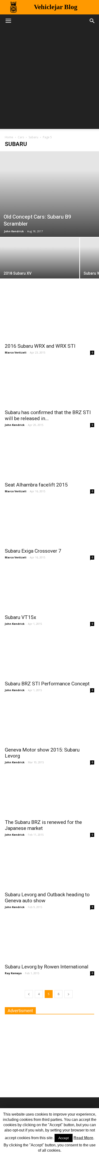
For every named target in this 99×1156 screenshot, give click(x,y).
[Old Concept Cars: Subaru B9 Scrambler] (49, 194)
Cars (21, 137)
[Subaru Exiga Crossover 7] (49, 523)
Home (9, 137)
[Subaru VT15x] (49, 589)
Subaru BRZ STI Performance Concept (47, 684)
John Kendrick (14, 231)
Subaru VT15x (20, 617)
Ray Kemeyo (13, 973)
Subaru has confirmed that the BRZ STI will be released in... (48, 415)
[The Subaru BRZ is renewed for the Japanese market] (49, 794)
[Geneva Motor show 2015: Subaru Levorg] (49, 722)
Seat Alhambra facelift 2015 (36, 485)
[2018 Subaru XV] (39, 267)
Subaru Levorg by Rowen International (46, 967)
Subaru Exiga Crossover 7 (33, 551)
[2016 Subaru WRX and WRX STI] (49, 318)
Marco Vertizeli (15, 352)
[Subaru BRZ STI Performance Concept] (49, 655)
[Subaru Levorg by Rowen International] (49, 939)
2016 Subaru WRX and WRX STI (40, 346)
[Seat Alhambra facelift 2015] (49, 457)
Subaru (33, 137)
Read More (83, 1138)
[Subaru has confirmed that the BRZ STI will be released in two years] (49, 384)
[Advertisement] (49, 79)
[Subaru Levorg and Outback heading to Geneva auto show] (49, 866)
